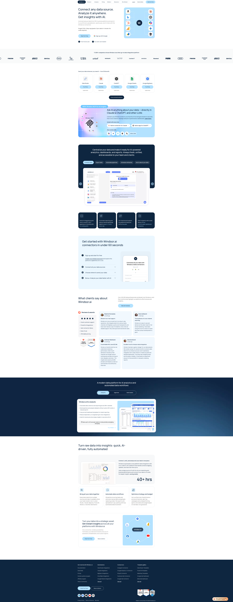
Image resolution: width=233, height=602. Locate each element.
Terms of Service (89, 600)
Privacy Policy (81, 600)
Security (97, 600)
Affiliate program (82, 579)
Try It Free (85, 87)
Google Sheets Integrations (104, 579)
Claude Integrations (102, 570)
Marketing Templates (142, 573)
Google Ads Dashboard (143, 576)
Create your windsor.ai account (94, 259)
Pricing (103, 2)
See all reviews (125, 306)
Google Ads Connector (123, 579)
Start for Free (151, 2)
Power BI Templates (142, 570)
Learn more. (148, 118)
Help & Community (82, 581)
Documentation (81, 568)
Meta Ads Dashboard (142, 579)
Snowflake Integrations (103, 576)
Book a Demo (140, 2)
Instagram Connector (122, 568)
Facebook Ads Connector (123, 576)
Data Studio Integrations (104, 568)
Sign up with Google (101, 36)
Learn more (85, 90)
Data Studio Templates (143, 568)
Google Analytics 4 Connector (124, 570)
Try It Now (111, 427)
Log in (133, 2)
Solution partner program (84, 576)
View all (99, 581)
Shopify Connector (122, 573)
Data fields (80, 570)
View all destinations (116, 97)
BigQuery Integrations (103, 573)
